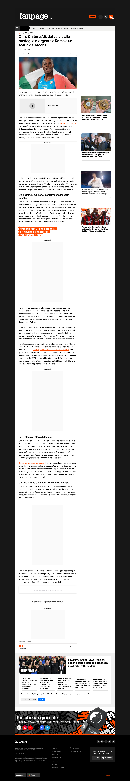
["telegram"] (47, 727)
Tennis (41, 28)
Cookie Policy (56, 758)
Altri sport (22, 641)
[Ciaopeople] (110, 775)
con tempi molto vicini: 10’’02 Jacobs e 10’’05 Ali (51, 350)
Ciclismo (59, 28)
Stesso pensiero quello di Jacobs (32, 463)
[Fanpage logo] (33, 17)
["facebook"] (42, 727)
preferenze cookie (58, 767)
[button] (75, 54)
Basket (66, 28)
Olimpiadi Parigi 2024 (27, 33)
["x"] (36, 727)
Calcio (35, 28)
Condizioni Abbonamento (60, 761)
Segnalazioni (56, 751)
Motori (48, 28)
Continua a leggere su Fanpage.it (47, 601)
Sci (53, 28)
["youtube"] (30, 727)
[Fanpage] (22, 741)
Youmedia (55, 748)
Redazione (55, 764)
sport (24, 28)
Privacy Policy (56, 754)
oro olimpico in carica (68, 123)
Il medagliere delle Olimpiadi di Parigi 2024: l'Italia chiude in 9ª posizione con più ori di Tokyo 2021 (55, 694)
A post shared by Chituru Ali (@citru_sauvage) (48, 590)
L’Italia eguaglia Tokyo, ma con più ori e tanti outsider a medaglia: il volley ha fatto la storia (88, 663)
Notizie (29, 641)
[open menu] (17, 28)
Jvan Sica (27, 54)
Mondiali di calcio (77, 28)
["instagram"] (24, 727)
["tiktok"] (19, 727)
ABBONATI (92, 16)
